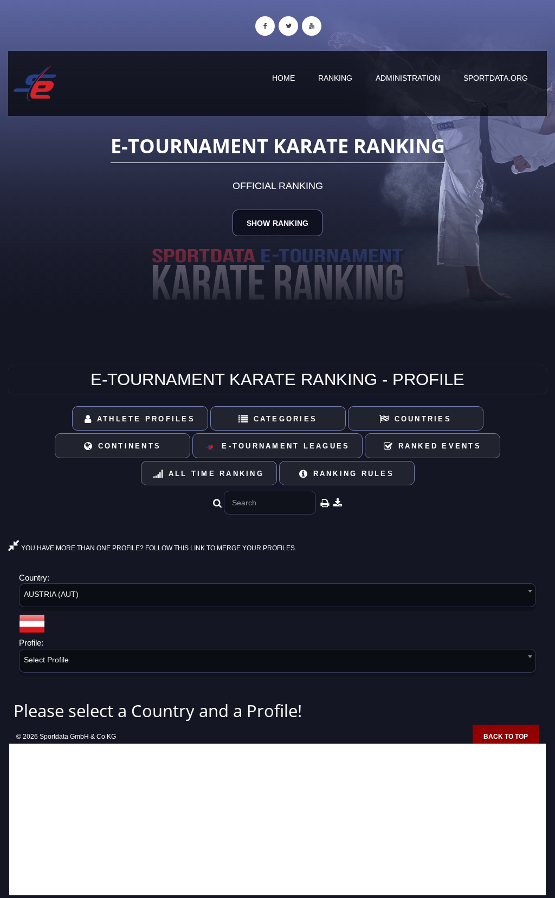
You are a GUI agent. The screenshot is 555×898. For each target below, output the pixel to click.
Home (283, 78)
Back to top (505, 736)
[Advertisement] (277, 819)
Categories (283, 419)
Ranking (335, 78)
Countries (420, 419)
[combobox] (277, 597)
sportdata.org (495, 78)
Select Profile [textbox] (46, 659)
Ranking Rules (351, 474)
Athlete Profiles (144, 419)
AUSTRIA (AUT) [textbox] (51, 594)
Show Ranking (277, 223)
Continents (127, 446)
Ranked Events (437, 446)
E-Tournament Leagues (282, 446)
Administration (408, 78)
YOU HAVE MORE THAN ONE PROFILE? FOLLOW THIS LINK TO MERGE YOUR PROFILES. (158, 548)
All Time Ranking (214, 474)
